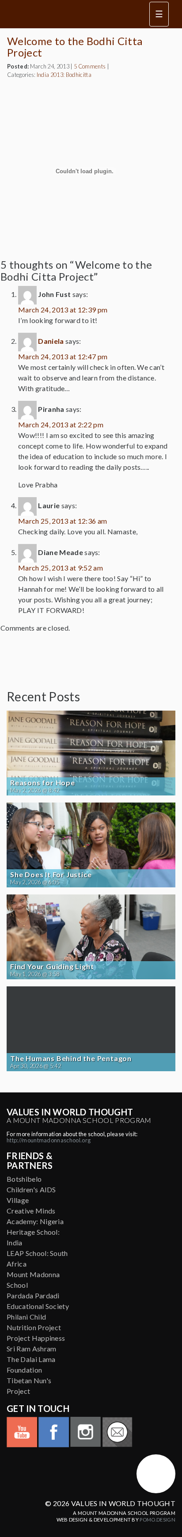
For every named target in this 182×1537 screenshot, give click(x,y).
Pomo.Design (157, 1519)
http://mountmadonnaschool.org (49, 1140)
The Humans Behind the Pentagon (71, 1058)
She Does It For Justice (50, 874)
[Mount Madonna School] (155, 1473)
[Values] (70, 14)
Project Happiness (36, 1338)
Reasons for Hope (42, 782)
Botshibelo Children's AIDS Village (31, 1189)
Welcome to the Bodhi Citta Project (74, 46)
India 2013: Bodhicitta (64, 74)
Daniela (51, 341)
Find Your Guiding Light (52, 966)
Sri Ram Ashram (31, 1348)
